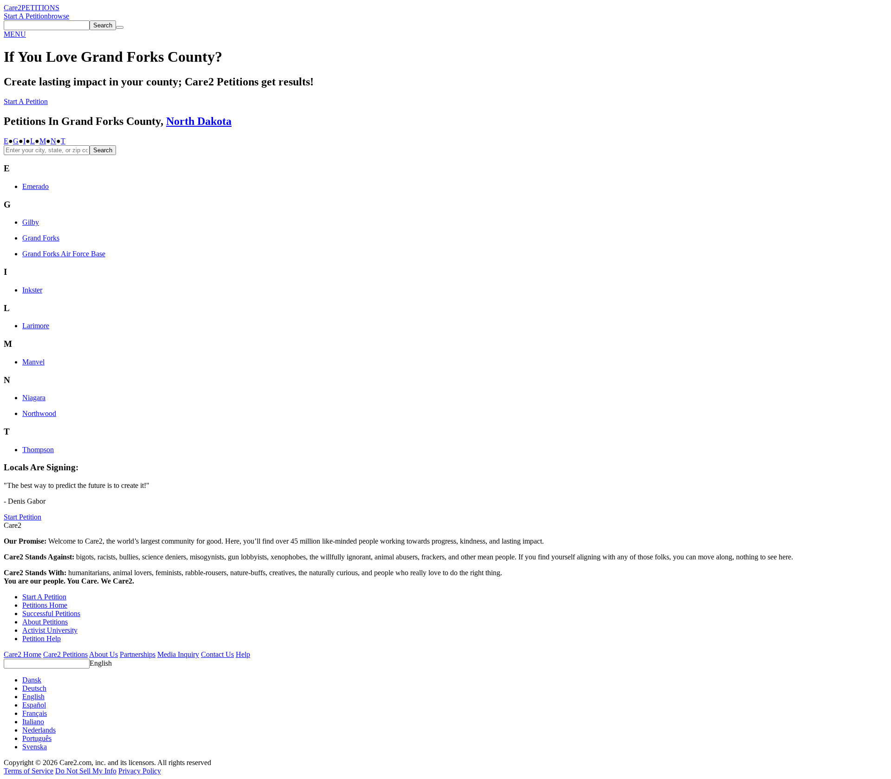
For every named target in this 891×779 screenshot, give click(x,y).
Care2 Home (22, 654)
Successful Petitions (51, 613)
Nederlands (39, 730)
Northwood (39, 413)
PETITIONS (40, 8)
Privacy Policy (139, 771)
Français (34, 713)
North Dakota (199, 121)
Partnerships (137, 654)
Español (34, 705)
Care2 (12, 8)
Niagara (33, 398)
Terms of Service (28, 771)
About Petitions (45, 622)
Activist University (49, 630)
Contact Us (217, 654)
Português (37, 738)
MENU (15, 34)
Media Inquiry (178, 654)
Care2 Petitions (65, 654)
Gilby (30, 222)
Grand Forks (40, 238)
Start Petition (22, 517)
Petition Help (41, 639)
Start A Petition (26, 16)
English (101, 663)
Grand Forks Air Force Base (63, 254)
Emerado (35, 186)
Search (102, 150)
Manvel (33, 362)
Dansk (31, 680)
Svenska (34, 747)
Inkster (32, 290)
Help (243, 654)
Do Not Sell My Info (85, 771)
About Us (103, 654)
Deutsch (34, 688)
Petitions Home (44, 605)
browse (58, 16)
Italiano (33, 722)
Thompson (38, 450)
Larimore (35, 326)
